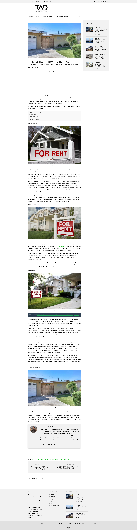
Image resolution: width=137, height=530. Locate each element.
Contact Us (39, 1)
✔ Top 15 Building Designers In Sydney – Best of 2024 (100, 65)
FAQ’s (52, 501)
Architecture (34, 16)
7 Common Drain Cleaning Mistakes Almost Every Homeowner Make (41, 468)
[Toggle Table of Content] (78, 112)
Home (52, 494)
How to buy (32, 117)
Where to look (32, 114)
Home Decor (47, 16)
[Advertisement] (83, 8)
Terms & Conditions (55, 505)
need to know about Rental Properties (58, 459)
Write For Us (47, 1)
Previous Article (39, 464)
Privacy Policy (54, 503)
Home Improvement (61, 16)
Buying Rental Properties (39, 459)
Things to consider (34, 119)
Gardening (75, 16)
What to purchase (34, 116)
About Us (31, 1)
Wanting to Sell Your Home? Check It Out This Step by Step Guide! (66, 467)
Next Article (71, 464)
